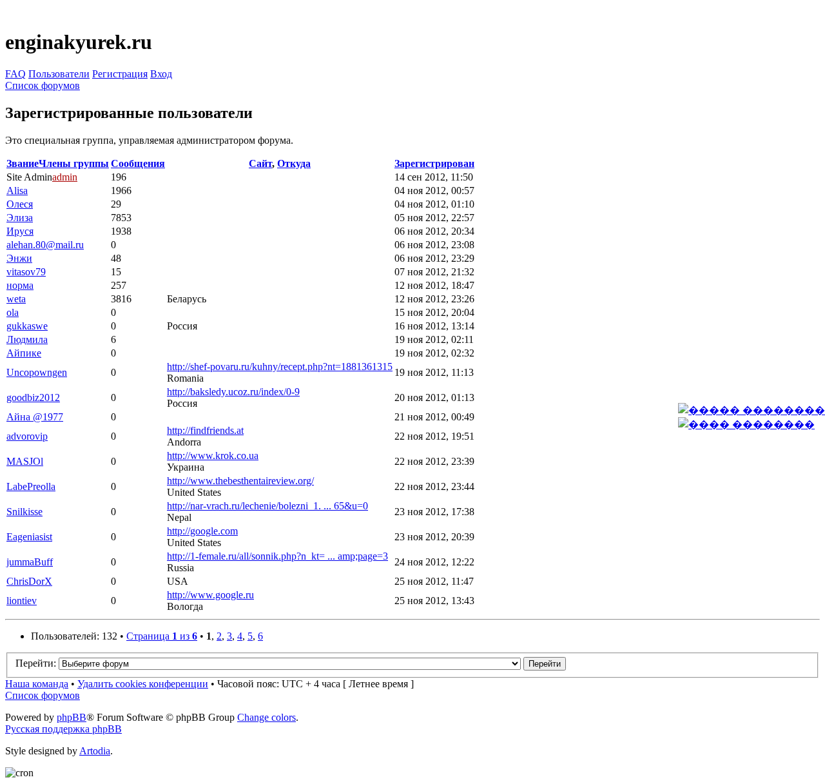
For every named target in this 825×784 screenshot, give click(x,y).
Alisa (17, 190)
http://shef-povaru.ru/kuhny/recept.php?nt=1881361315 (280, 366)
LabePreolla (30, 486)
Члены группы (74, 163)
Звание (22, 163)
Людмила (27, 339)
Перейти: (35, 663)
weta (16, 298)
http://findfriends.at (205, 430)
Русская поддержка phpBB (63, 728)
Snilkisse (24, 511)
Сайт (260, 163)
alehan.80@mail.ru (45, 244)
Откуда (294, 163)
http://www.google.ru (210, 594)
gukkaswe (27, 325)
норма (20, 285)
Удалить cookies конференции (142, 683)
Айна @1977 (34, 416)
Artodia (94, 750)
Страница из (161, 636)
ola (12, 312)
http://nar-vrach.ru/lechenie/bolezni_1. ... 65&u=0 (267, 505)
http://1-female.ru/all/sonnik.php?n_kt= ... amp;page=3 (277, 556)
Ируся (20, 231)
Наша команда (36, 683)
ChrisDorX (29, 581)
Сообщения (138, 163)
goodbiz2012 (33, 397)
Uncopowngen (36, 372)
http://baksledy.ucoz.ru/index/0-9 (233, 391)
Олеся (19, 204)
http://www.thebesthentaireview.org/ (240, 480)
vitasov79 (26, 271)
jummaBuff (29, 561)
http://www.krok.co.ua (212, 455)
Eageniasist (29, 536)
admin (64, 177)
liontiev (21, 600)
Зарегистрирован (434, 163)
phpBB (71, 717)
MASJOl (24, 461)
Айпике (23, 353)
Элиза (19, 217)
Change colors (266, 717)
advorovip (27, 436)
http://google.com (202, 530)
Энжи (19, 258)
